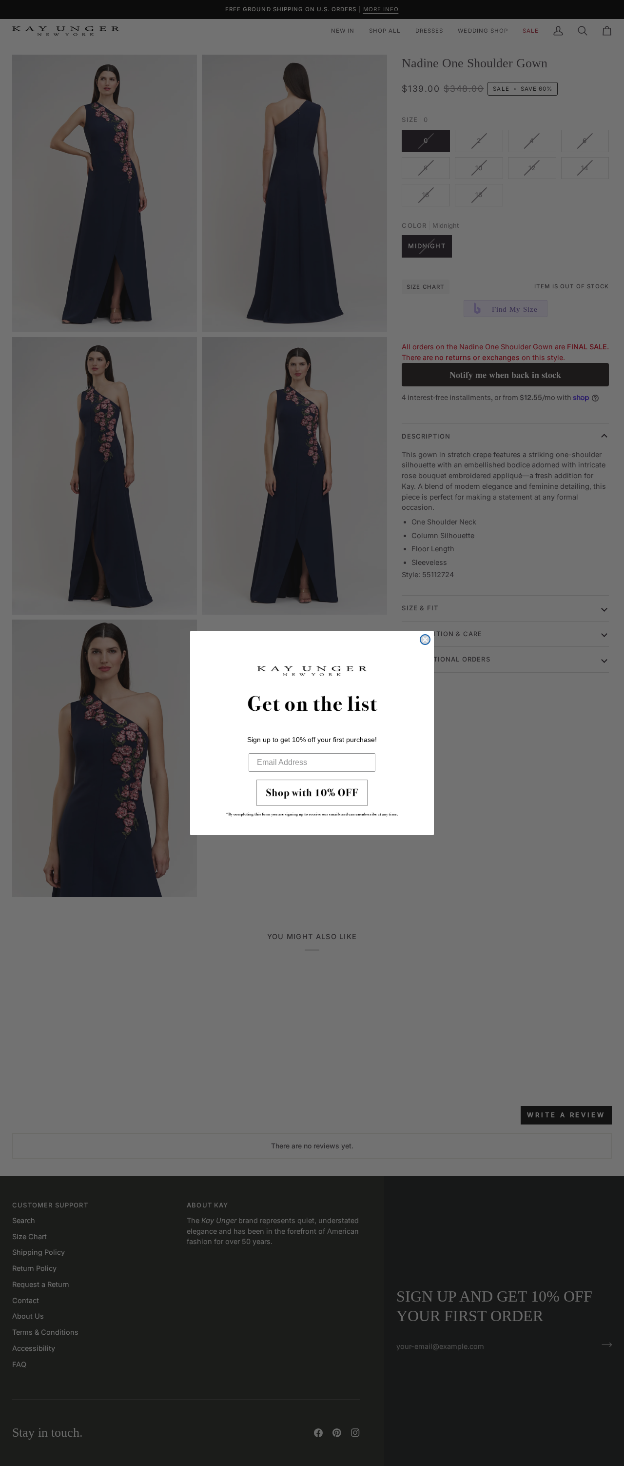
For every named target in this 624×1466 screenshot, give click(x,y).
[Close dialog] (425, 639)
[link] (312, 801)
